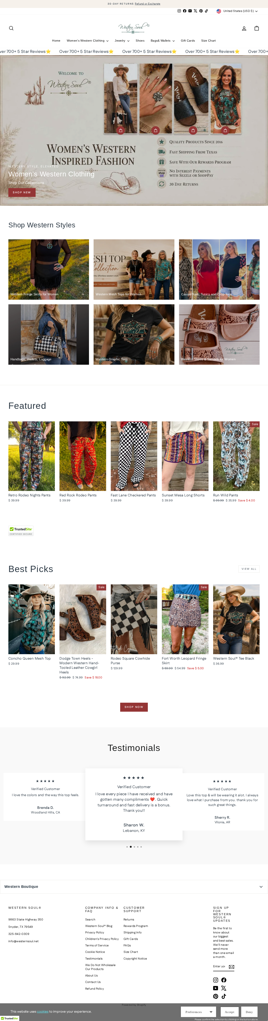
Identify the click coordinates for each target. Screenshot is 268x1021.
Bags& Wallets (161, 40)
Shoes (140, 40)
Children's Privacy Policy (102, 939)
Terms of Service (97, 945)
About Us (91, 976)
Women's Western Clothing (86, 40)
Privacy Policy (94, 932)
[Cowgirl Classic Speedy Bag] (120, 130)
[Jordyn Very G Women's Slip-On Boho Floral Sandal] (193, 130)
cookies (42, 1011)
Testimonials (94, 959)
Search (90, 920)
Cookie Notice (95, 952)
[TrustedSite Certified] (21, 531)
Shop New (22, 192)
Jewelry (120, 40)
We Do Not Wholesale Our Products (100, 967)
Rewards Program (136, 926)
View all (249, 569)
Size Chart (208, 40)
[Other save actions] (211, 1012)
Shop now (134, 707)
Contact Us (93, 982)
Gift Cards (188, 40)
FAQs (127, 945)
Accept (229, 1012)
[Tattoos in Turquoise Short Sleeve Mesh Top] (225, 130)
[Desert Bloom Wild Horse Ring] (155, 130)
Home (56, 40)
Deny (249, 1012)
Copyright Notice (135, 959)
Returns (129, 920)
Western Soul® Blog (98, 926)
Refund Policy (94, 989)
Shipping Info (133, 932)
